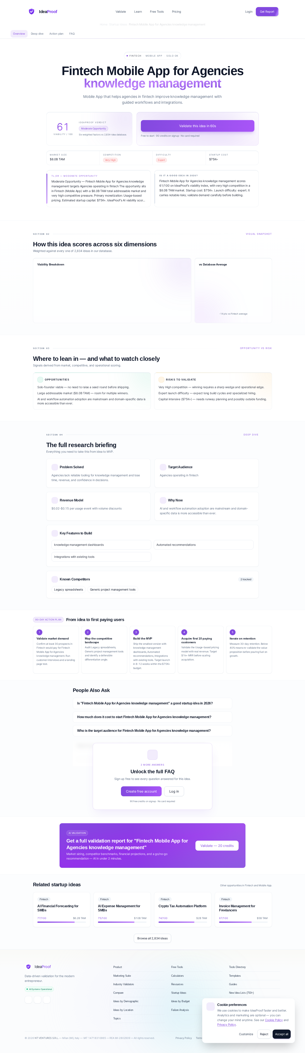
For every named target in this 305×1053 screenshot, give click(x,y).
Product (117, 967)
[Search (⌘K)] (188, 11)
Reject (264, 1034)
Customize (246, 1034)
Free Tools (156, 11)
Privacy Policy (226, 1024)
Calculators (177, 975)
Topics (117, 1018)
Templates (235, 975)
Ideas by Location (123, 1010)
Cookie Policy (274, 1020)
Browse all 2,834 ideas (152, 938)
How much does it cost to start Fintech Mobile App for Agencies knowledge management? (144, 717)
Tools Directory (237, 967)
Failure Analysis (180, 1010)
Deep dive (37, 33)
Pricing (176, 11)
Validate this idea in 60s (197, 126)
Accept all (281, 1034)
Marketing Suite (122, 975)
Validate (121, 11)
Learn (138, 11)
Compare (118, 992)
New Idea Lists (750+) (241, 992)
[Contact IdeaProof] (46, 999)
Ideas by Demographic (126, 1001)
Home (103, 24)
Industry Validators (123, 984)
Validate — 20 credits (217, 846)
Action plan (56, 33)
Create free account (141, 791)
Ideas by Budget (180, 1001)
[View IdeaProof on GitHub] (37, 999)
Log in (174, 791)
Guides (233, 984)
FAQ (71, 33)
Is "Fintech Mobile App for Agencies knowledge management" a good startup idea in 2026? (145, 703)
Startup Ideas (118, 24)
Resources (177, 984)
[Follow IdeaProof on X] (28, 999)
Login (249, 11)
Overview (19, 33)
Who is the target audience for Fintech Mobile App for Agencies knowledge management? (144, 730)
